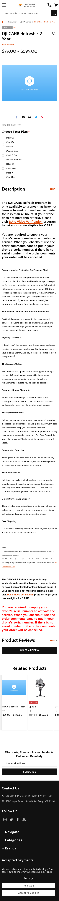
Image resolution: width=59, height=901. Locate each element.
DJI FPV (9, 172)
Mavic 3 (9, 146)
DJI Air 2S (10, 164)
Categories (13, 840)
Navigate (12, 832)
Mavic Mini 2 (11, 168)
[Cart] (56, 5)
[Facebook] (17, 117)
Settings (28, 878)
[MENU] (4, 5)
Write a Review (8, 44)
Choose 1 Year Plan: (16, 132)
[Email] (23, 117)
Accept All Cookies (28, 893)
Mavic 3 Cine (12, 151)
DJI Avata (10, 137)
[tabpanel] (14, 703)
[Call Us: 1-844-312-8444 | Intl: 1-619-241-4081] (49, 5)
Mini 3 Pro (10, 142)
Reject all (29, 885)
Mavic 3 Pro (11, 155)
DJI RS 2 (32, 706)
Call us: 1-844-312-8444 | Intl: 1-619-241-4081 (28, 795)
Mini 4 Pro (10, 177)
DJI (14, 27)
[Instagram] (5, 819)
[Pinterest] (42, 117)
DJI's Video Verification (26, 221)
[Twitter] (36, 117)
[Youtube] (24, 819)
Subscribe (29, 771)
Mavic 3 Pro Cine (13, 159)
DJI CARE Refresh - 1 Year (13, 706)
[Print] (29, 117)
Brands (10, 848)
